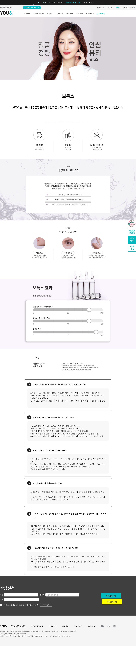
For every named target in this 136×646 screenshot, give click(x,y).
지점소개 (59, 13)
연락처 (42, 595)
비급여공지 (91, 626)
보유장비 (50, 13)
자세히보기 (46, 605)
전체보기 (27, 13)
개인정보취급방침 (37, 626)
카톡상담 (69, 13)
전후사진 (79, 13)
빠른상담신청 (111, 596)
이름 (1, 595)
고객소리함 (78, 626)
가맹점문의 (52, 626)
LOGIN (110, 8)
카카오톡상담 (112, 602)
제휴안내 (65, 626)
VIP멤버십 (90, 13)
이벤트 (117, 8)
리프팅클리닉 (39, 13)
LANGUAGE (129, 7)
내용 (1, 599)
